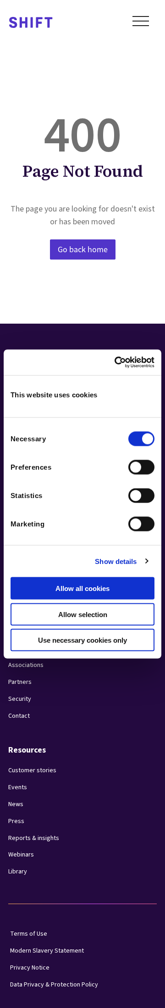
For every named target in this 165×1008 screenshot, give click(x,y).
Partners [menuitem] (20, 682)
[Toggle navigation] (141, 23)
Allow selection (82, 614)
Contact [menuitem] (19, 716)
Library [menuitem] (17, 871)
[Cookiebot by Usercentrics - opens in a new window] (116, 363)
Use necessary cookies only (82, 640)
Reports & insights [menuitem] (33, 838)
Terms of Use (28, 933)
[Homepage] (31, 23)
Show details (116, 561)
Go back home (83, 249)
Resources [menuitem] (27, 750)
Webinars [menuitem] (21, 854)
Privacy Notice (30, 967)
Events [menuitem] (17, 787)
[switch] (133, 464)
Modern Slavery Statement (47, 950)
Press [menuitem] (16, 821)
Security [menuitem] (19, 699)
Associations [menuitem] (26, 665)
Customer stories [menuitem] (32, 770)
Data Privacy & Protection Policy (54, 984)
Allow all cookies (82, 588)
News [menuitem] (15, 804)
